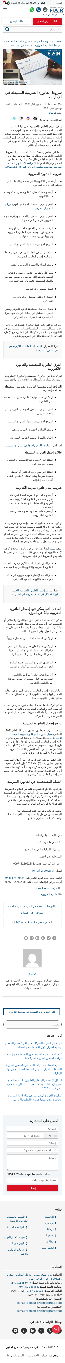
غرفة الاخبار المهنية (13, 1237)
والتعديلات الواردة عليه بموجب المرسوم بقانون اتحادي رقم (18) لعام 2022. (33, 165)
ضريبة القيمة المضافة (46, 888)
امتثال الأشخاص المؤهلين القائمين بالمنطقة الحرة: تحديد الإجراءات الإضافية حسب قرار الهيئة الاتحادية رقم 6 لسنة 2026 (34, 1084)
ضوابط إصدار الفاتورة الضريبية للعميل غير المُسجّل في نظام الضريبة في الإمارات (35, 592)
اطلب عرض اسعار (47, 21)
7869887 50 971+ (29, 1286)
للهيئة (52, 548)
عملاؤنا (50, 1235)
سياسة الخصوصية (37, 1355)
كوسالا (32, 973)
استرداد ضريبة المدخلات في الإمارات (31, 922)
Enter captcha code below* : (28, 1174)
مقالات (50, 1241)
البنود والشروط (15, 1355)
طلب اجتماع (16, 21)
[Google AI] (28, 118)
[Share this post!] (54, 939)
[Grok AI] (21, 118)
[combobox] (51, 1136)
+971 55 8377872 (20, 1282)
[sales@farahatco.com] (45, 10)
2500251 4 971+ (34, 1291)
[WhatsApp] (32, 10)
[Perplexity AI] (14, 118)
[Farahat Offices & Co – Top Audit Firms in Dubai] (57, 10)
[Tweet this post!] (49, 939)
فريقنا (50, 1229)
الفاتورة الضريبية (50, 894)
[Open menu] (5, 10)
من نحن (49, 1223)
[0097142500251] (38, 10)
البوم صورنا (18, 1243)
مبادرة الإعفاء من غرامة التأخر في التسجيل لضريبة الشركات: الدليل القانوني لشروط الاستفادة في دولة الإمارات (33, 1069)
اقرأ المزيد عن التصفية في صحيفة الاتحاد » (31, 1012)
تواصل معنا (48, 1248)
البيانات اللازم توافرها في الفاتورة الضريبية (28, 445)
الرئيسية (49, 1216)
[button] (7, 29)
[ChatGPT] (35, 118)
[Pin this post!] (37, 939)
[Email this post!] (26, 939)
